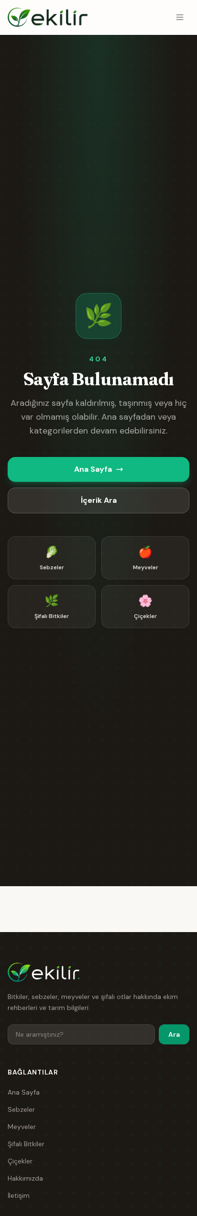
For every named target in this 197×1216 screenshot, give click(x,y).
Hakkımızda (25, 1178)
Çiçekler (20, 1161)
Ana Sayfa (93, 469)
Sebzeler (21, 1109)
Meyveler (22, 1126)
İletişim (19, 1195)
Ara (174, 1034)
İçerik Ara (99, 500)
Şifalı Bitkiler (26, 1144)
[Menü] (179, 17)
